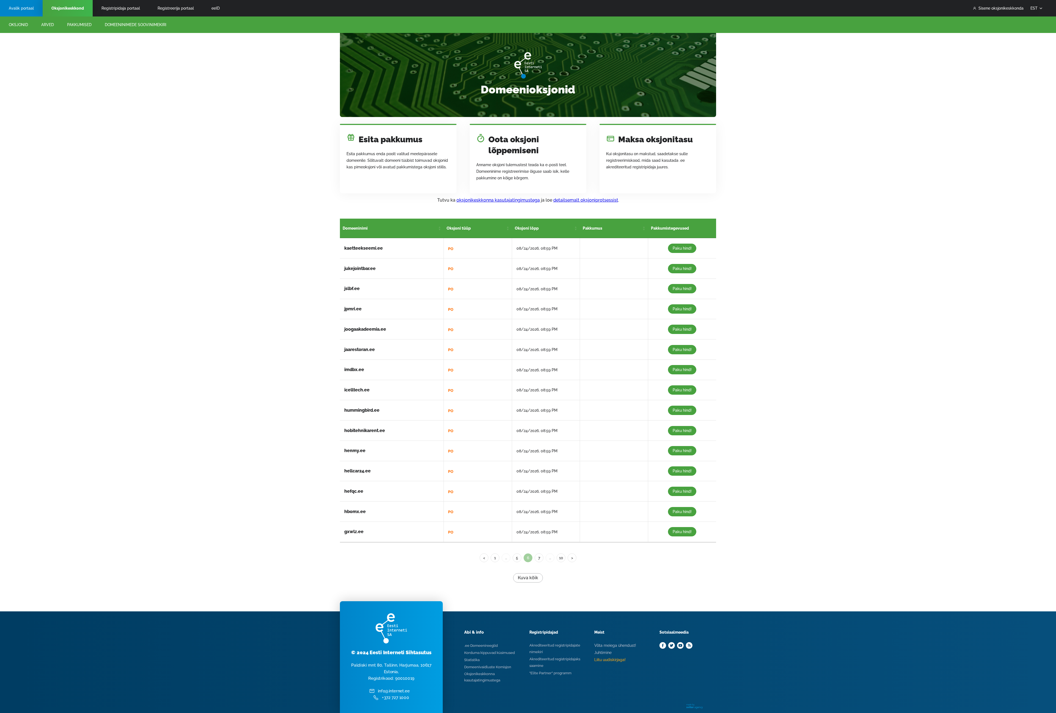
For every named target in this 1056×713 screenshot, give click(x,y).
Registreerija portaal (176, 8)
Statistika (472, 660)
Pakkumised (79, 25)
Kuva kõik (528, 577)
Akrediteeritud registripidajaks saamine (554, 662)
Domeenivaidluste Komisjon (487, 667)
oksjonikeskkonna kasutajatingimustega (498, 200)
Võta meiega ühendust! (615, 645)
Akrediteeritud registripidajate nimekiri (554, 648)
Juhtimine (603, 652)
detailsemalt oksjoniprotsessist (585, 200)
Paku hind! (682, 248)
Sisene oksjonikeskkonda (1001, 8)
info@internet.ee (394, 691)
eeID (215, 8)
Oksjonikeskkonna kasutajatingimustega (482, 677)
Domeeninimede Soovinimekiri (135, 25)
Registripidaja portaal (120, 8)
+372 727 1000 (395, 697)
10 (561, 558)
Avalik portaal (21, 8)
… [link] (506, 558)
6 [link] (528, 558)
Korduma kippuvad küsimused (489, 653)
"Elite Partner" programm (550, 673)
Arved (47, 25)
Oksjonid (18, 25)
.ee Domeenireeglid (481, 646)
